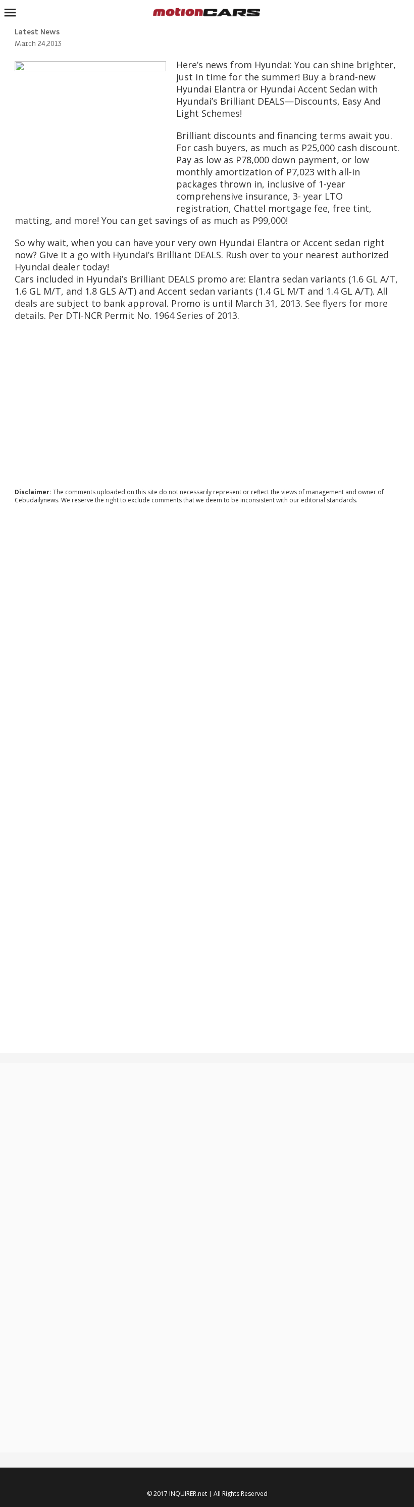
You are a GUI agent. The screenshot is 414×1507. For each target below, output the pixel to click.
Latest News (37, 32)
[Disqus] (207, 649)
